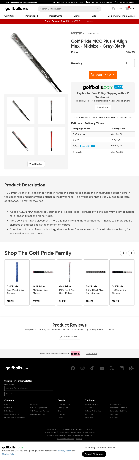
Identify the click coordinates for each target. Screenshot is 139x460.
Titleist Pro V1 (89, 418)
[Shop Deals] (69, 21)
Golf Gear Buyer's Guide (39, 408)
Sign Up (9, 394)
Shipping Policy (89, 432)
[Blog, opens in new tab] (131, 368)
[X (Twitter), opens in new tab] (112, 368)
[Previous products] (123, 253)
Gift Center (34, 404)
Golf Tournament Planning (39, 411)
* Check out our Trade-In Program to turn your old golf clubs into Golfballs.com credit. (102, 117)
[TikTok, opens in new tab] (92, 368)
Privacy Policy (64, 450)
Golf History (88, 414)
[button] (98, 8)
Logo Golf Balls (115, 404)
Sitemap (79, 439)
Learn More (102, 107)
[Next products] (131, 253)
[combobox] (69, 9)
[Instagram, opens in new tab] (82, 368)
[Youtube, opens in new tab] (102, 368)
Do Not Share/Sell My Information (79, 435)
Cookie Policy (8, 454)
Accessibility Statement (65, 439)
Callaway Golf (63, 408)
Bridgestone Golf (64, 404)
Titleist (60, 418)
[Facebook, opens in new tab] (73, 368)
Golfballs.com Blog (91, 404)
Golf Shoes (114, 418)
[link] (117, 9)
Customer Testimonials (92, 411)
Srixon (60, 411)
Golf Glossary (89, 408)
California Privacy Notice (56, 435)
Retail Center (9, 411)
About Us (7, 404)
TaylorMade (62, 414)
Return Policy (76, 432)
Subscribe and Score (37, 414)
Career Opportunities (11, 414)
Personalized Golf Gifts (118, 411)
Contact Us (8, 408)
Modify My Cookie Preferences (100, 447)
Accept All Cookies (94, 454)
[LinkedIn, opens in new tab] (121, 368)
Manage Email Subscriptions (14, 418)
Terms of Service (50, 432)
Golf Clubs (114, 414)
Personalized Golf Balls (118, 408)
